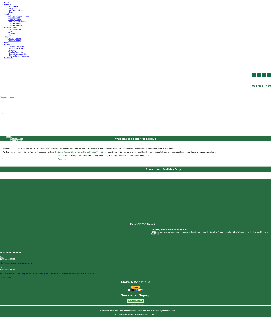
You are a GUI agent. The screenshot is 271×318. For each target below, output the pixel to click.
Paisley (228, 197)
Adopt (6, 14)
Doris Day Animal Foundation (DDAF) (169, 229)
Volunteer (12, 33)
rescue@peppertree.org (165, 311)
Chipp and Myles (162, 197)
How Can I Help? (10, 27)
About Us (7, 4)
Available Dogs (14, 18)
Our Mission (12, 8)
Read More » (155, 234)
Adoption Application (16, 25)
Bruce (227, 219)
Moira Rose (97, 241)
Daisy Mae (32, 241)
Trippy (32, 219)
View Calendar (5, 277)
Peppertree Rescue (7, 98)
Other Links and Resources (18, 56)
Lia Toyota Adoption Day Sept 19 (16, 263)
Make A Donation (14, 29)
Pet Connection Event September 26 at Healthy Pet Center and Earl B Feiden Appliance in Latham (47, 273)
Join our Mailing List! (135, 301)
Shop (10, 35)
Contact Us (8, 58)
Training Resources (15, 52)
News (10, 12)
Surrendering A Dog (15, 48)
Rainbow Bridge (14, 41)
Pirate (162, 219)
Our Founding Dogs (15, 10)
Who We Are (13, 6)
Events (6, 43)
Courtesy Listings (14, 20)
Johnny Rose (32, 197)
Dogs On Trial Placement (17, 22)
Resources (8, 44)
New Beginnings (14, 39)
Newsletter (12, 50)
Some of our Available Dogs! (164, 169)
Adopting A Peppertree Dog (18, 16)
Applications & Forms (16, 46)
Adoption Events (14, 23)
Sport (97, 219)
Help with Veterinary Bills (17, 54)
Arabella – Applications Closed (97, 197)
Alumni (7, 37)
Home (6, 2)
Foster (10, 31)
